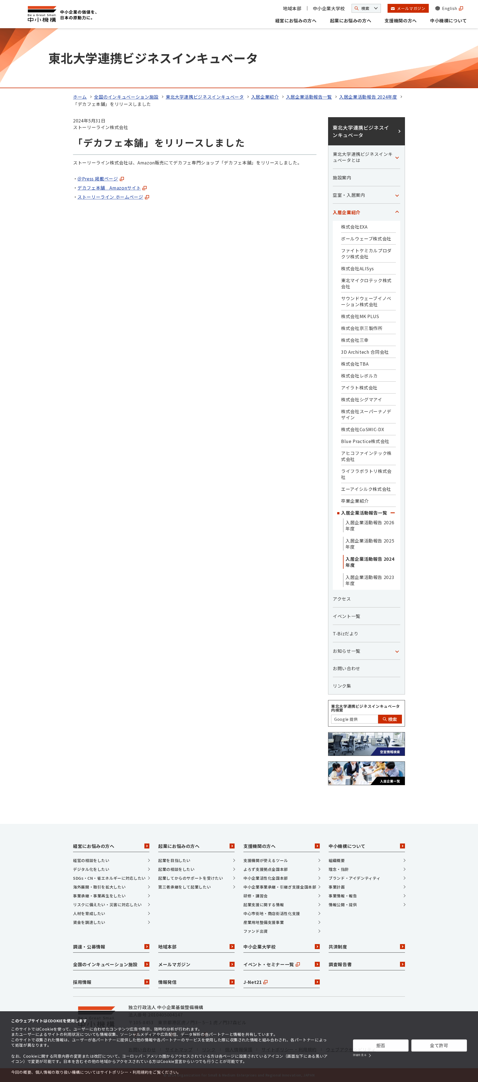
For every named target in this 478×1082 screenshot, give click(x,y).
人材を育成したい (89, 913)
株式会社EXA (354, 226)
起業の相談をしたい (176, 869)
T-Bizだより (345, 633)
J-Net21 (252, 982)
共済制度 (338, 946)
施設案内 (342, 177)
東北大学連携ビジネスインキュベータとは (363, 157)
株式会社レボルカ (359, 375)
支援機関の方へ (401, 20)
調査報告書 (340, 964)
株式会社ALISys (357, 268)
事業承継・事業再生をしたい (99, 895)
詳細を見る (359, 1055)
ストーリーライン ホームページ (110, 196)
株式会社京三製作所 (362, 328)
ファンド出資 (255, 931)
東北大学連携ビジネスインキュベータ (205, 96)
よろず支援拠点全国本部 (265, 869)
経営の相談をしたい (91, 860)
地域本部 (292, 8)
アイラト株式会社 (359, 387)
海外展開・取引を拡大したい (99, 887)
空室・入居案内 (349, 195)
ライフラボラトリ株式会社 (366, 474)
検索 (392, 719)
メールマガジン (174, 964)
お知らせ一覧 (346, 651)
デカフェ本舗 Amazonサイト (109, 187)
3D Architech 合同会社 (365, 352)
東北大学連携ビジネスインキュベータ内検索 (365, 708)
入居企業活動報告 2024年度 (368, 96)
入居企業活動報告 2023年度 (369, 580)
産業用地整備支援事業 (263, 922)
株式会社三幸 (355, 340)
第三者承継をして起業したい (184, 887)
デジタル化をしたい (91, 869)
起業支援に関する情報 (263, 904)
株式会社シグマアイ (361, 399)
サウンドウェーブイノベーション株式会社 (366, 301)
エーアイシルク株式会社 (366, 489)
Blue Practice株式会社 (365, 441)
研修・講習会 (255, 895)
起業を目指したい (174, 860)
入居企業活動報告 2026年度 (369, 525)
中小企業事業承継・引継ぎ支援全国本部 (279, 887)
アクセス (342, 598)
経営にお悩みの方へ (296, 20)
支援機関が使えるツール (265, 860)
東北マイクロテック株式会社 (366, 283)
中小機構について (448, 20)
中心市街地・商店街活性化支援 (271, 913)
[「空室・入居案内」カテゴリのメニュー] (397, 195)
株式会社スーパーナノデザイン (366, 414)
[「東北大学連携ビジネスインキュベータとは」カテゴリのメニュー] (397, 157)
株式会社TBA (354, 363)
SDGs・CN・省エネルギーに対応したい (109, 878)
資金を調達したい (89, 922)
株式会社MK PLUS (360, 316)
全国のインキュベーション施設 (126, 96)
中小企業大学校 (329, 8)
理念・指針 (339, 869)
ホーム (80, 96)
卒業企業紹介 (355, 500)
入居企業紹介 (265, 96)
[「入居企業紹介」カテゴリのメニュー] (397, 212)
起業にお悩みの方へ (351, 20)
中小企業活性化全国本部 (265, 878)
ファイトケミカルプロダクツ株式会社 (366, 253)
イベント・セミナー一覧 (268, 964)
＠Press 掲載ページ (97, 178)
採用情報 (82, 982)
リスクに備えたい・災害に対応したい (107, 904)
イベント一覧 (346, 616)
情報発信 (167, 982)
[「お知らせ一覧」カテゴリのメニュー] (397, 651)
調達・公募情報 (89, 946)
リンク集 (342, 685)
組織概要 (337, 860)
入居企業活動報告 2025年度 (369, 543)
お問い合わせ (346, 668)
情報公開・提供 (343, 904)
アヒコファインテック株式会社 (366, 456)
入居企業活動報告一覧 (309, 96)
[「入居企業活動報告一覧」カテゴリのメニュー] (392, 512)
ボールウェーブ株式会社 (366, 238)
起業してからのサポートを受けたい (190, 878)
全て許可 (439, 1045)
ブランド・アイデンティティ (354, 878)
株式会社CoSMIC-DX (362, 429)
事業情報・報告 (343, 895)
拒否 (380, 1045)
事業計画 (337, 887)
